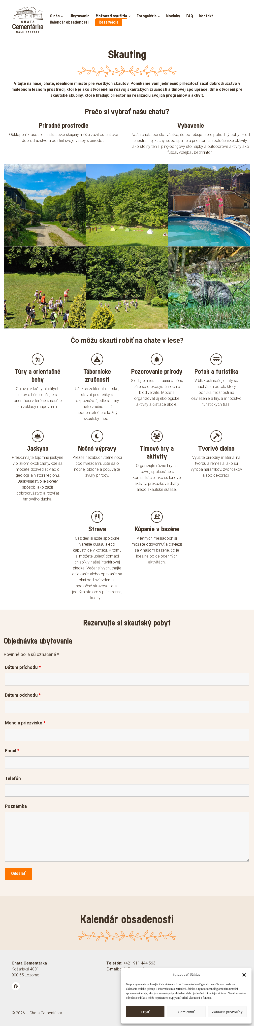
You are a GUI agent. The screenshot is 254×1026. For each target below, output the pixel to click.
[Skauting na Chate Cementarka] (45, 205)
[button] (244, 974)
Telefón (13, 778)
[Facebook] (16, 986)
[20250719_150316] (209, 205)
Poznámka (16, 806)
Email (12, 750)
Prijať (145, 1012)
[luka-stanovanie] (127, 205)
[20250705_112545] (127, 287)
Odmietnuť (186, 1012)
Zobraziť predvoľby (227, 1012)
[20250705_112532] (45, 287)
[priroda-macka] (209, 287)
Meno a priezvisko (25, 722)
